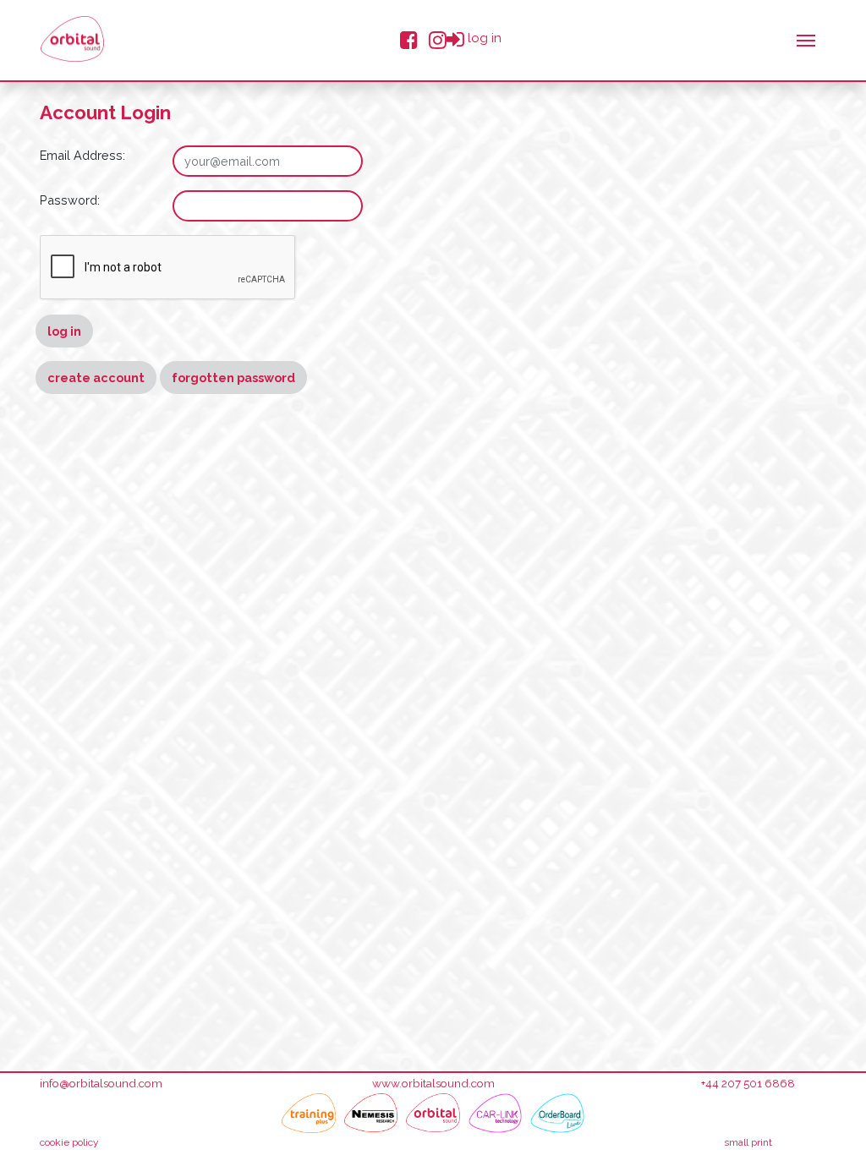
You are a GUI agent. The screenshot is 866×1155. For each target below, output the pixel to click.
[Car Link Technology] (496, 1113)
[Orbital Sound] (433, 1113)
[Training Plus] (309, 1113)
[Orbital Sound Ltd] (72, 39)
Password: (70, 200)
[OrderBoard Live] (557, 1113)
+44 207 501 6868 (748, 1083)
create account (96, 377)
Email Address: (82, 155)
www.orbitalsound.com (433, 1083)
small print (748, 1142)
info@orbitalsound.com (101, 1083)
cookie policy (69, 1142)
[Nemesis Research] (371, 1113)
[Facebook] (409, 38)
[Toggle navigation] (806, 39)
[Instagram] (438, 38)
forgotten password (233, 377)
